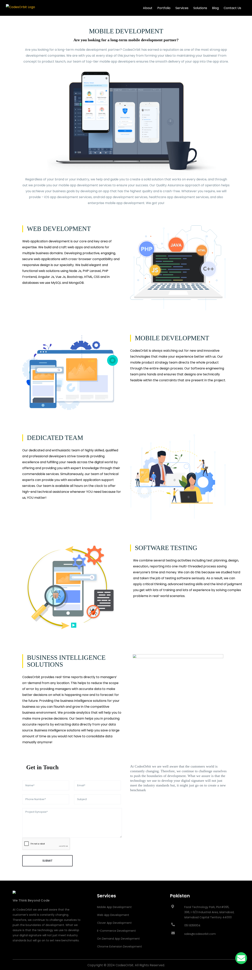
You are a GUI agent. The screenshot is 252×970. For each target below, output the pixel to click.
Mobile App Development (114, 907)
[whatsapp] (40, 953)
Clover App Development (114, 923)
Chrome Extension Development (119, 946)
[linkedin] (34, 953)
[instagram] (27, 953)
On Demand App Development (118, 939)
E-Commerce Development (116, 931)
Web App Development (113, 915)
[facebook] (14, 953)
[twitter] (20, 953)
